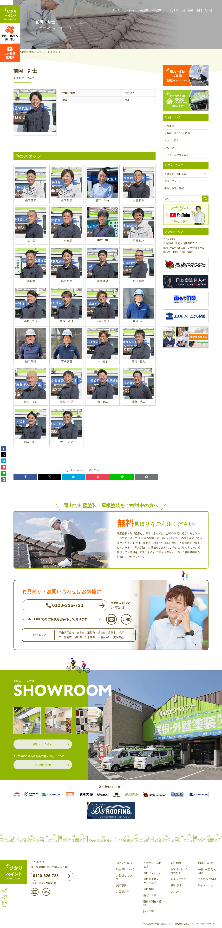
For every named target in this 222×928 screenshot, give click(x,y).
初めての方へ (124, 863)
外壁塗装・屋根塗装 (175, 173)
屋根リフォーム (172, 181)
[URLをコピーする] (146, 477)
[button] (25, 477)
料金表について (125, 869)
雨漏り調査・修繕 (174, 188)
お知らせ (169, 147)
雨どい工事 (149, 895)
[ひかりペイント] (10, 14)
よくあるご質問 (207, 879)
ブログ (174, 891)
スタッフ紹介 (171, 140)
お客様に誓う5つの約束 (177, 133)
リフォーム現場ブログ (176, 154)
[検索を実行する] (205, 198)
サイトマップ (205, 885)
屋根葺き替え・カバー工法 (152, 881)
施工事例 (121, 885)
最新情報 (175, 885)
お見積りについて (125, 877)
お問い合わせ (205, 863)
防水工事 (148, 911)
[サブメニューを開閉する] (205, 174)
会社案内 (169, 126)
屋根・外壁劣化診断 (207, 871)
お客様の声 (122, 891)
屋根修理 (148, 889)
